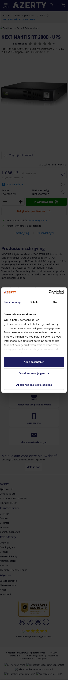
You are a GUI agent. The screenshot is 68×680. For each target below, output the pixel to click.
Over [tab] (56, 301)
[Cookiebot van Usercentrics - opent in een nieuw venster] (49, 292)
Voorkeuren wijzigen (32, 373)
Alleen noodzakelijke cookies (34, 384)
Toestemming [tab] (12, 301)
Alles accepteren (34, 361)
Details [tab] (34, 301)
